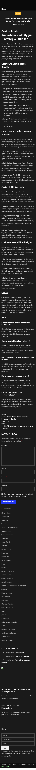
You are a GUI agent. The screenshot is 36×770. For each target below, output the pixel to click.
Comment (5, 445)
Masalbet (4, 600)
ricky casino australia (9, 622)
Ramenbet (5, 618)
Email (4, 477)
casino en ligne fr (7, 571)
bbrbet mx (5, 557)
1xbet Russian (6, 542)
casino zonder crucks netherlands (13, 586)
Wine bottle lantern (22, 656)
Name (4, 468)
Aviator (4, 546)
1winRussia (5, 538)
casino (3, 568)
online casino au (7, 607)
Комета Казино (7, 640)
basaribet (4, 336)
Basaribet (4, 553)
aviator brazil (6, 549)
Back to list (5, 421)
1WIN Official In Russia (9, 528)
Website (4, 485)
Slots (3, 626)
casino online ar (7, 578)
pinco (3, 611)
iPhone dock (19, 653)
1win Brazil (5, 520)
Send (5, 748)
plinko (3, 615)
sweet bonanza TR (8, 629)
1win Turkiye (6, 531)
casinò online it (6, 582)
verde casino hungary (9, 633)
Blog (18, 13)
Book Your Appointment (10, 705)
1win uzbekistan (7, 535)
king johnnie (5, 597)
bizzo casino (6, 560)
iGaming (4, 589)
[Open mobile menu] (33, 4)
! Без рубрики (6, 513)
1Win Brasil (5, 517)
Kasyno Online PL (7, 593)
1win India (5, 524)
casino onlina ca (7, 575)
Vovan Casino (6, 637)
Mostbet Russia (7, 604)
